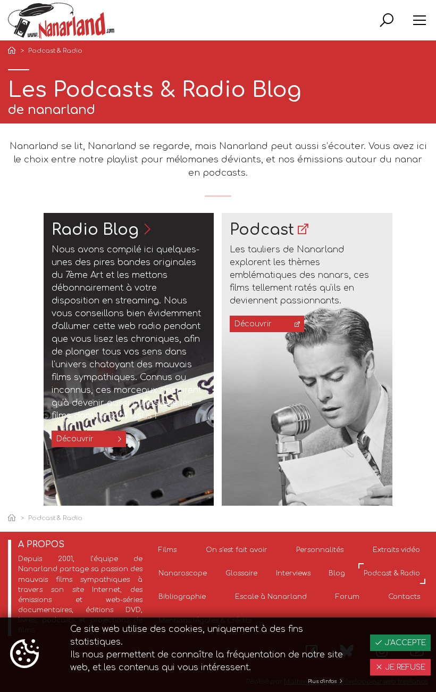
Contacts (404, 596)
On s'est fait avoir (236, 550)
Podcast (262, 229)
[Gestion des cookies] (24, 655)
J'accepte (404, 643)
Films (167, 550)
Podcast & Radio (392, 573)
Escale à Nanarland (271, 596)
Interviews (293, 573)
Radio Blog (95, 229)
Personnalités (319, 550)
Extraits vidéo (396, 550)
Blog (337, 573)
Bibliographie (182, 596)
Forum (347, 596)
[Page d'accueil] (14, 51)
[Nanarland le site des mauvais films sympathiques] (61, 21)
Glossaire (241, 573)
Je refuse (404, 667)
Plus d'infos (323, 681)
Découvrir (75, 439)
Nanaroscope (182, 573)
